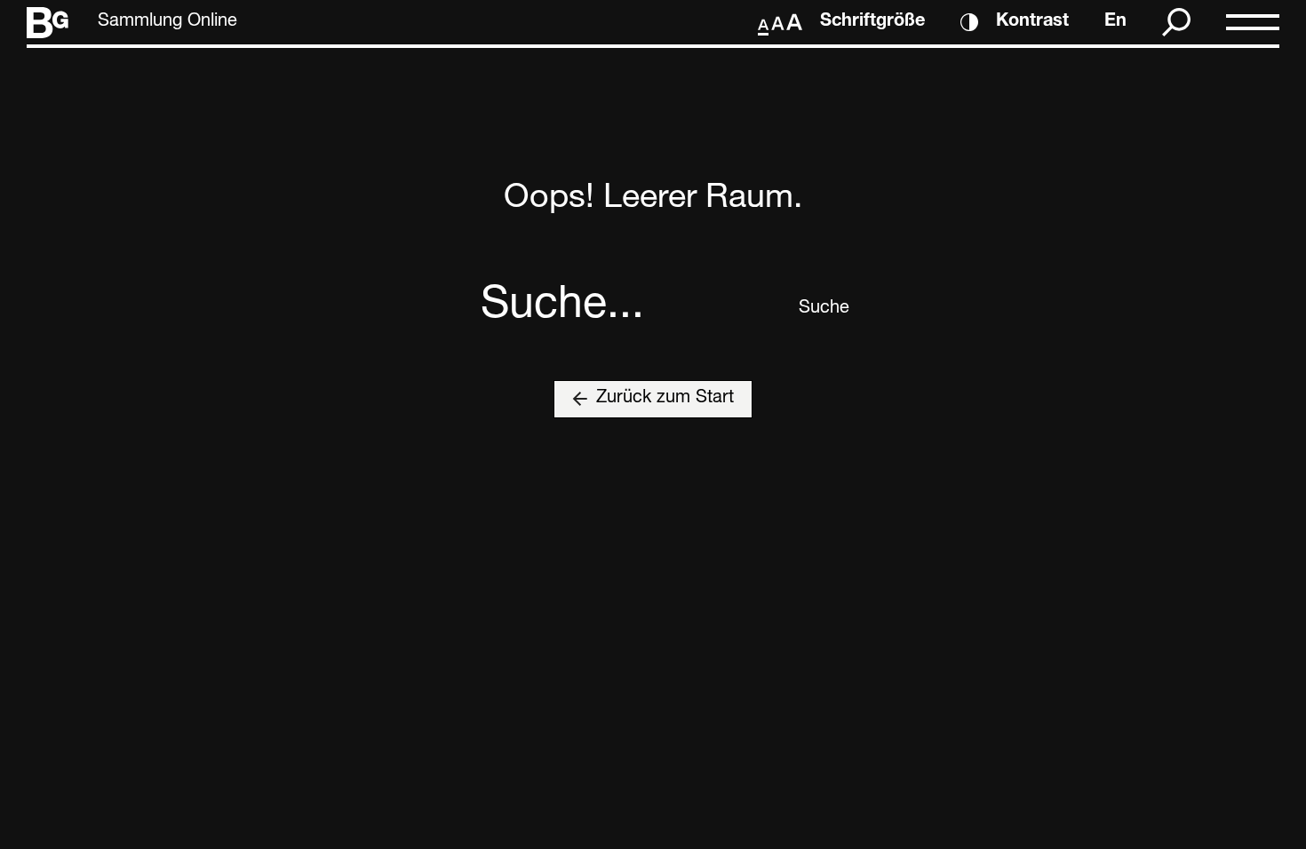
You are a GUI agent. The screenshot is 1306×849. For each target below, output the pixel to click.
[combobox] (633, 309)
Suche (812, 309)
